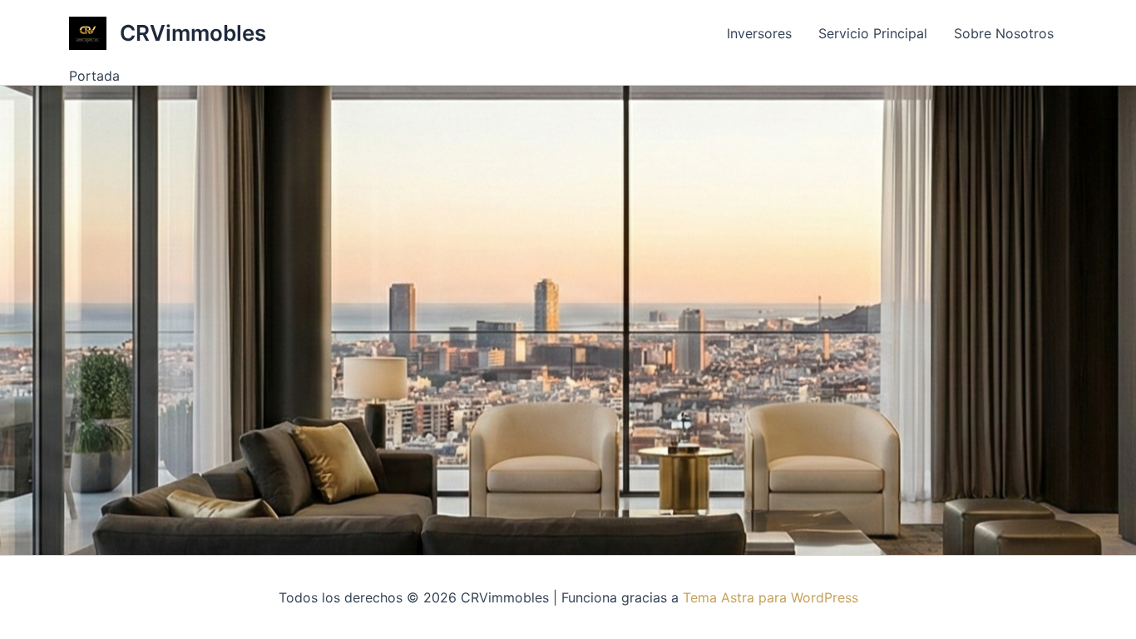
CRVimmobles (193, 33)
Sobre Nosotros (1004, 33)
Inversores (759, 33)
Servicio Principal (872, 33)
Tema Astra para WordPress (770, 597)
